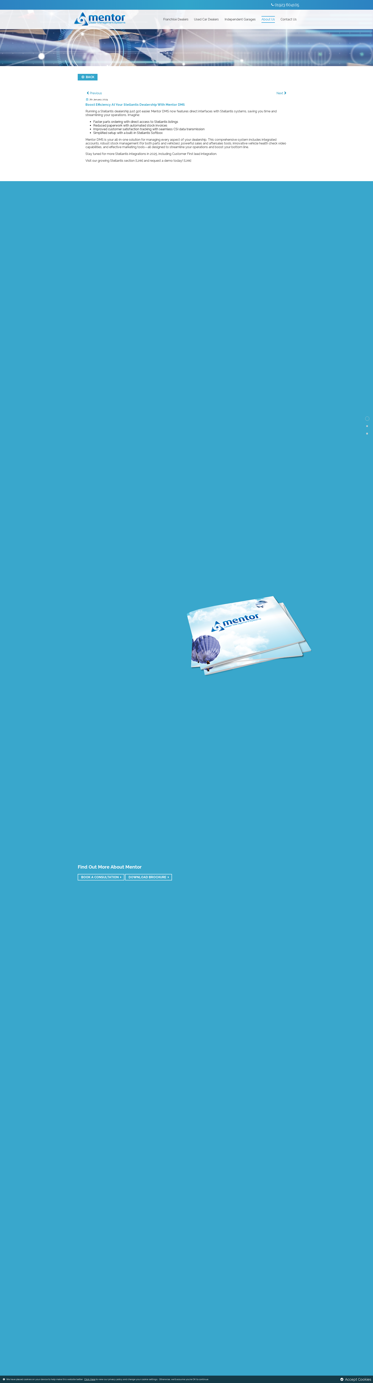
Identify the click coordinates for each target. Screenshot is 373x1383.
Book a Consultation (100, 877)
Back (89, 77)
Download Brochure (147, 877)
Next (279, 93)
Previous (96, 93)
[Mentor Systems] (97, 5)
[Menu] (74, 4)
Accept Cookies (357, 1379)
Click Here (89, 1379)
